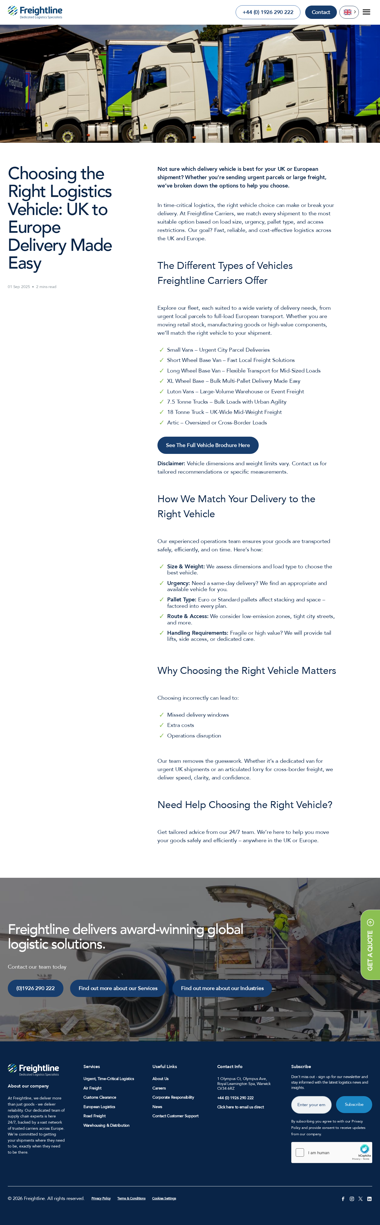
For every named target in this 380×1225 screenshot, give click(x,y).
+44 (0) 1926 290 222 (268, 12)
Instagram (352, 1198)
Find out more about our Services (118, 988)
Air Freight (92, 1088)
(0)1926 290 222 (35, 988)
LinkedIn (369, 1198)
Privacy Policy (101, 1198)
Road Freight (94, 1116)
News (157, 1106)
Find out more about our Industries (222, 988)
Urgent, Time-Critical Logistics (108, 1078)
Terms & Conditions (131, 1198)
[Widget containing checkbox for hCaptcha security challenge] (331, 1152)
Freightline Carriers (35, 12)
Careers (159, 1088)
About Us (160, 1078)
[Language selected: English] (349, 12)
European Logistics (99, 1106)
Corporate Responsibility (173, 1097)
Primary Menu (365, 12)
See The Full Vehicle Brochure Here (208, 445)
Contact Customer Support (175, 1116)
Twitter (360, 1198)
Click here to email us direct (240, 1107)
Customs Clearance (99, 1097)
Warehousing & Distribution (106, 1125)
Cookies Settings (164, 1198)
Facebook (343, 1198)
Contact (321, 12)
